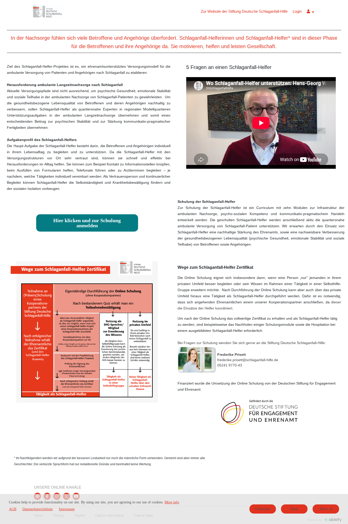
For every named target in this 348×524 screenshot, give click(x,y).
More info (172, 502)
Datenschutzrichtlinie (37, 509)
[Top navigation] (310, 12)
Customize (262, 509)
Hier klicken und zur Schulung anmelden (87, 223)
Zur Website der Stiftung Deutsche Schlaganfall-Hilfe (244, 11)
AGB (12, 509)
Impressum (67, 509)
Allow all (326, 509)
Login (297, 11)
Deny (294, 509)
